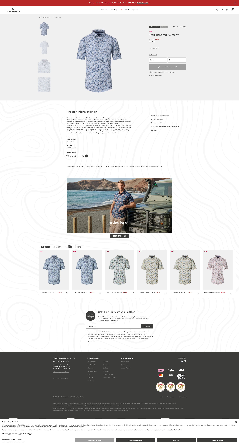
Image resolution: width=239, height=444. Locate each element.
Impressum (170, 397)
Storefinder (124, 365)
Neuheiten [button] (104, 10)
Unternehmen (125, 362)
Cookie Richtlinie (108, 374)
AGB (161, 397)
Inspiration (135, 10)
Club (88, 374)
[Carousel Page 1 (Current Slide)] (44, 29)
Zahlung (105, 368)
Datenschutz (182, 397)
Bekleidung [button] (114, 10)
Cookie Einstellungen (109, 377)
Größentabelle (153, 55)
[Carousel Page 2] (44, 47)
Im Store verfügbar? (156, 75)
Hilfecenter (90, 368)
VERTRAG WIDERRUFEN (60, 378)
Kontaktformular (92, 371)
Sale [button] (121, 10)
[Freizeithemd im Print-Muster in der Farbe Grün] (119, 270)
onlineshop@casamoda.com (154, 166)
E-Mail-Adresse (91, 326)
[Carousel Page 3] (44, 66)
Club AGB (90, 377)
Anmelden (147, 326)
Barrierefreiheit (125, 368)
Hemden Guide (91, 365)
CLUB (127, 10)
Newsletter (106, 371)
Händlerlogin (91, 381)
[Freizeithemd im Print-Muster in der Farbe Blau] (54, 270)
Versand (105, 362)
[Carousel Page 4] (44, 86)
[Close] (235, 3)
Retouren (106, 365)
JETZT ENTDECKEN (119, 236)
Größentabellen (91, 362)
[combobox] (158, 60)
